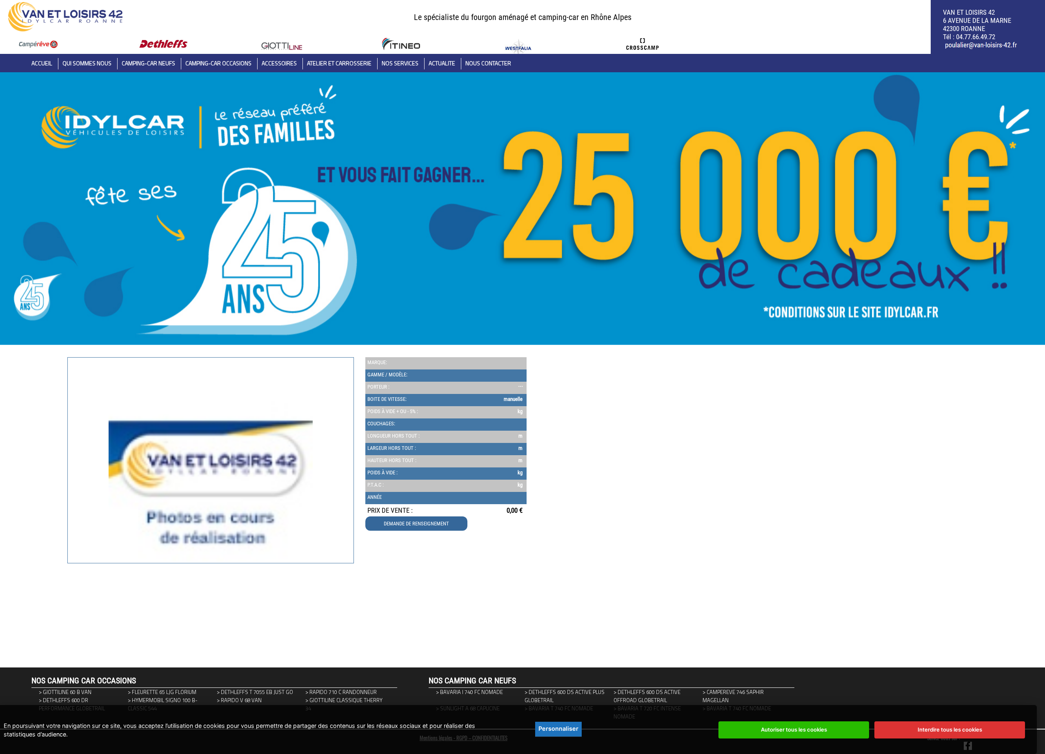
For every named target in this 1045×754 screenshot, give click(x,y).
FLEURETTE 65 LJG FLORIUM (164, 692)
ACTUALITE (442, 63)
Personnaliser (558, 728)
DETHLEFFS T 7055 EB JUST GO (257, 692)
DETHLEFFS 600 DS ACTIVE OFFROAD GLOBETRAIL (647, 696)
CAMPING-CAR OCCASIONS (218, 63)
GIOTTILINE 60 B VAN (67, 692)
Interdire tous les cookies (950, 729)
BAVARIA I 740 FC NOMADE (471, 692)
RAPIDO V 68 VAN (241, 700)
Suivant (72, 590)
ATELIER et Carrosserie (339, 63)
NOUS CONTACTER (488, 63)
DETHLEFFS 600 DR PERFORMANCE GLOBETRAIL (72, 704)
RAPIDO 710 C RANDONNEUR (343, 692)
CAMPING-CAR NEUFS (148, 63)
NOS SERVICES (400, 63)
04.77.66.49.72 (975, 37)
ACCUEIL (41, 63)
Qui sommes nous (86, 63)
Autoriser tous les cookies (794, 729)
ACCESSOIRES (279, 63)
